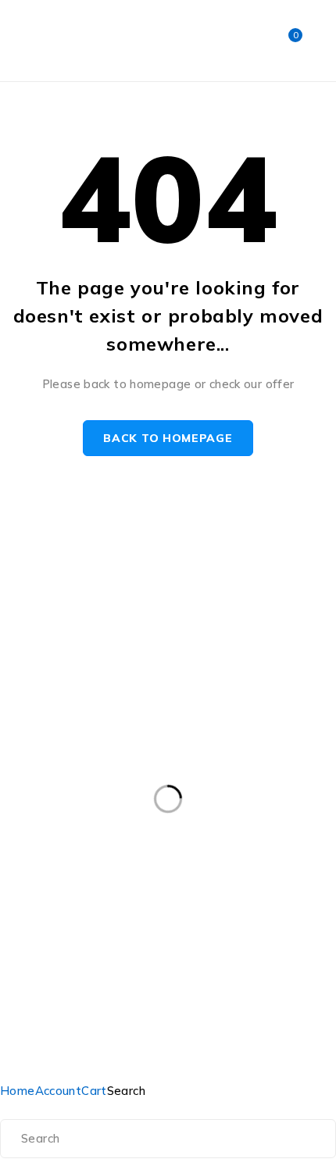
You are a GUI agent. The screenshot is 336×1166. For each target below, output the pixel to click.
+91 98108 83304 (51, 580)
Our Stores (214, 543)
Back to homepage (167, 438)
